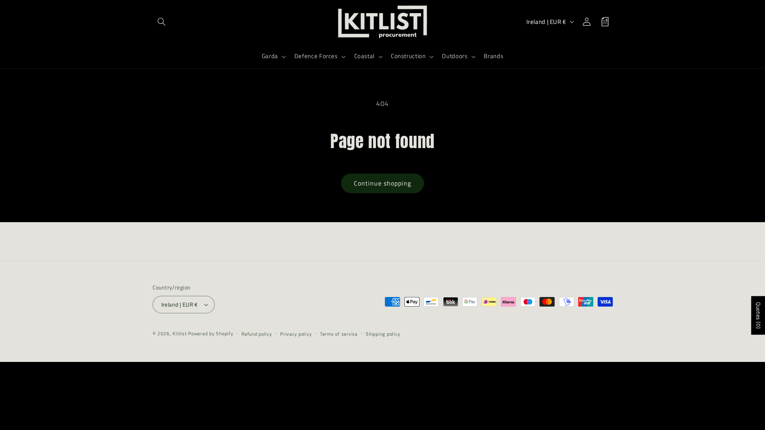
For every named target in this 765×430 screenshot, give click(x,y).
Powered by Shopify (210, 333)
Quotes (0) (758, 315)
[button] (162, 21)
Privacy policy (296, 333)
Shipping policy (383, 333)
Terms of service (339, 333)
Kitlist (180, 333)
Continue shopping (383, 183)
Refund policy (256, 333)
